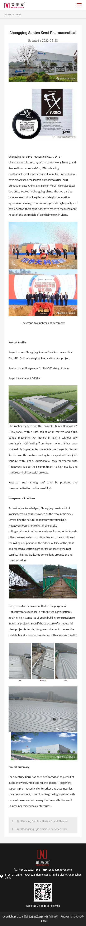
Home (7, 14)
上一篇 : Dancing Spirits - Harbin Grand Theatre (39, 821)
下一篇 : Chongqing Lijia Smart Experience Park (39, 829)
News (18, 14)
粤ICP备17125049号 (72, 916)
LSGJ (44, 921)
